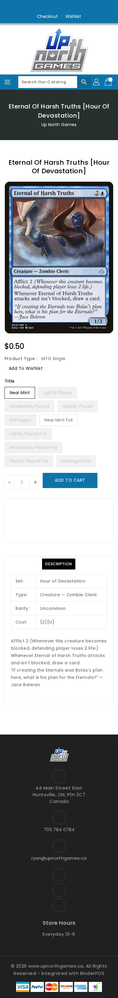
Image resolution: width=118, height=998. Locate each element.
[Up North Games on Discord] (70, 7)
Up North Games (59, 125)
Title (10, 381)
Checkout (47, 16)
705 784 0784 (59, 829)
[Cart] (109, 82)
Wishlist (73, 16)
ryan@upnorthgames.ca (59, 858)
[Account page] (97, 82)
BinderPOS (92, 973)
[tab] (58, 564)
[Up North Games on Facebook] (47, 7)
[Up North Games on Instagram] (59, 7)
